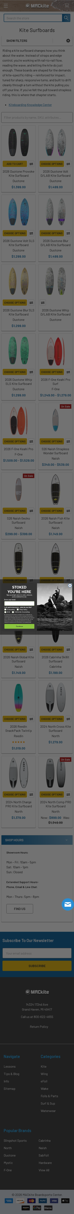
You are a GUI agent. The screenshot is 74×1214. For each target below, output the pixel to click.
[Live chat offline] (68, 904)
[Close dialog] (70, 585)
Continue (19, 626)
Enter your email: (10, 600)
